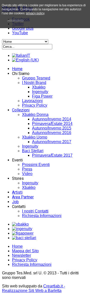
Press (27, 169)
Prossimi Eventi (36, 164)
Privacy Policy (34, 105)
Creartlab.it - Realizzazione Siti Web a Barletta (33, 288)
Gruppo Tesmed (36, 78)
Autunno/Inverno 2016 (51, 133)
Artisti (17, 192)
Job (15, 201)
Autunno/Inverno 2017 (51, 142)
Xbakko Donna (35, 114)
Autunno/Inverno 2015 (51, 128)
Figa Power (42, 96)
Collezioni (21, 110)
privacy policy (35, 13)
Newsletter (21, 255)
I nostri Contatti (35, 211)
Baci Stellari (33, 151)
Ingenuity (40, 92)
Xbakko (39, 87)
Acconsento (15, 20)
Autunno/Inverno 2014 (51, 119)
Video (27, 174)
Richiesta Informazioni (42, 216)
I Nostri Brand (34, 82)
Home (17, 68)
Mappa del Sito (25, 251)
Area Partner (23, 197)
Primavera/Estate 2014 (52, 123)
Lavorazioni (32, 101)
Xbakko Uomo (34, 137)
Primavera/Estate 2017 (52, 155)
